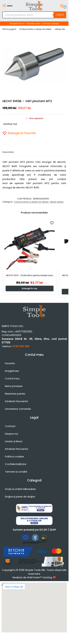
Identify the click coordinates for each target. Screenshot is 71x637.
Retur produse (13, 386)
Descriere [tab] (8, 152)
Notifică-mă (10, 124)
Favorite (10, 363)
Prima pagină (9, 29)
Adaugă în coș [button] (29, 288)
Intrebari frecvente (16, 401)
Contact (10, 426)
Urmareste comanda (18, 409)
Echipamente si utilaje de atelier (35, 29)
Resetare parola (15, 393)
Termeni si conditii (16, 471)
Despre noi (11, 433)
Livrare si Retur (13, 441)
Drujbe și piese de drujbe (20, 496)
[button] (62, 5)
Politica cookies (14, 456)
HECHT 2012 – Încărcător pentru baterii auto (29, 275)
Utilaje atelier (61, 29)
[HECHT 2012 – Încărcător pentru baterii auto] (29, 244)
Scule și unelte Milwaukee (20, 489)
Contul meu (12, 378)
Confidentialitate (15, 464)
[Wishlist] (51, 222)
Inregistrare (12, 371)
